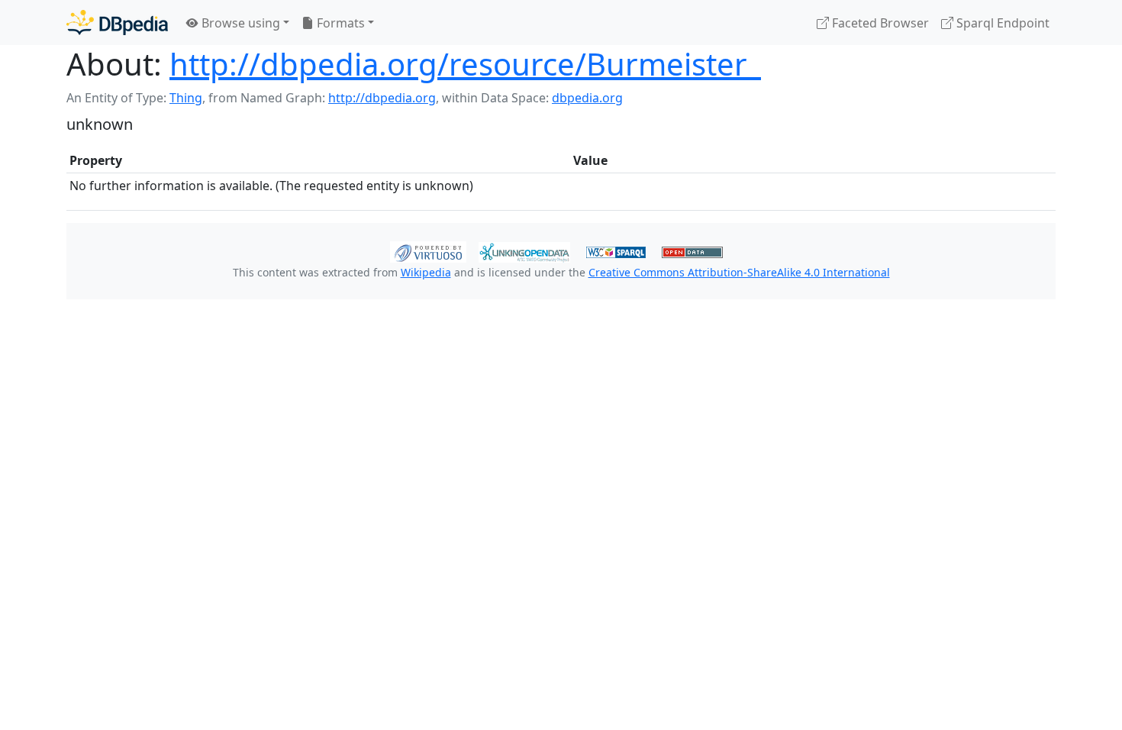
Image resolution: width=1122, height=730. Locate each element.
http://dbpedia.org (382, 97)
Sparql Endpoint (1001, 23)
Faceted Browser (879, 23)
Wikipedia (426, 272)
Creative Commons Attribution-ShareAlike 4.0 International (739, 272)
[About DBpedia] (117, 22)
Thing (185, 97)
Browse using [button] (239, 23)
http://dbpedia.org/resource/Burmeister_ (465, 64)
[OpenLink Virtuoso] (428, 250)
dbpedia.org (587, 97)
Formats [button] (339, 23)
